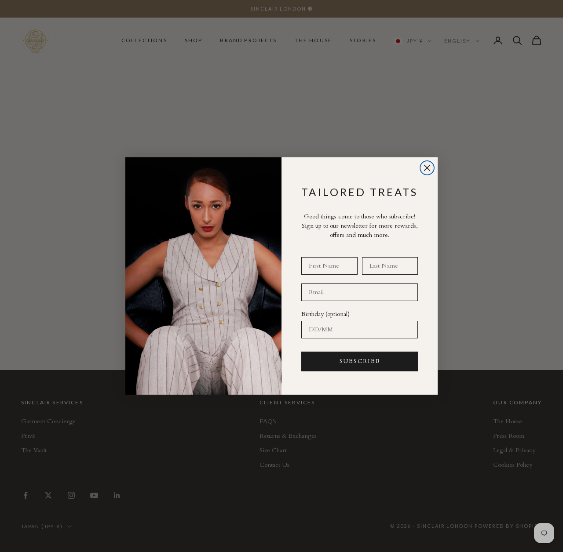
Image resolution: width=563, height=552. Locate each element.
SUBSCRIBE (360, 361)
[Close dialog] (427, 168)
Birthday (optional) (325, 314)
